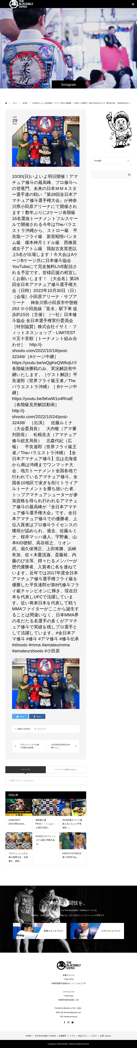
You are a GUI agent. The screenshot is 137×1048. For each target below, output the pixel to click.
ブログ (94, 1036)
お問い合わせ (105, 1036)
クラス (72, 1036)
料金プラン (83, 1036)
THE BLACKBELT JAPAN (45, 1036)
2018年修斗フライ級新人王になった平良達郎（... (72, 824)
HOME (28, 1036)
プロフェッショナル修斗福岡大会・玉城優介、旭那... (18, 857)
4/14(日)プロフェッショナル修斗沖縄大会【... (45, 840)
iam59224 (26, 729)
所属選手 (62, 1036)
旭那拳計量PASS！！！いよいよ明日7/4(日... (44, 824)
